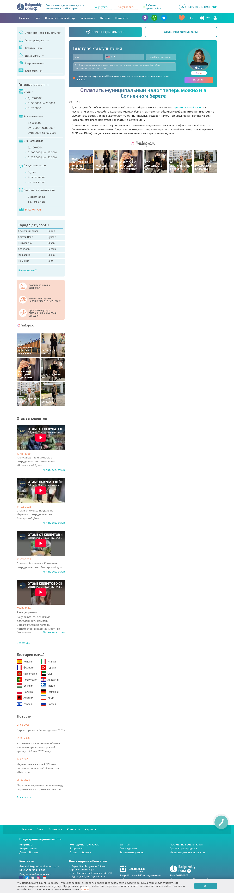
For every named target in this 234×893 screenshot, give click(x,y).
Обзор (51, 242)
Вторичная (76, 848)
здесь (85, 889)
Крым (50, 697)
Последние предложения (186, 844)
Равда (51, 230)
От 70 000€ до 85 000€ (41, 127)
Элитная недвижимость (39, 190)
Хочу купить (101, 6)
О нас (37, 17)
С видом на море (35, 165)
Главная (24, 17)
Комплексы (33, 70)
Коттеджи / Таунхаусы (84, 844)
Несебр (51, 248)
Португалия (30, 679)
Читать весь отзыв (54, 469)
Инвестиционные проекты (187, 852)
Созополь (24, 248)
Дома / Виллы (28, 852)
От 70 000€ (34, 108)
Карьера (90, 829)
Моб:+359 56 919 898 (32, 870)
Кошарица (24, 254)
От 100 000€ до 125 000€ (42, 152)
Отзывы (105, 17)
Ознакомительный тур (60, 17)
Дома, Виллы (34, 55)
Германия (53, 691)
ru (207, 17)
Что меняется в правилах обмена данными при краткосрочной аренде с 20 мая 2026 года (38, 747)
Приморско (25, 242)
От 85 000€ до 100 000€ (42, 132)
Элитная (125, 844)
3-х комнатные (33, 140)
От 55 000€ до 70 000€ (41, 103)
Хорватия (53, 679)
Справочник (87, 17)
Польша (28, 691)
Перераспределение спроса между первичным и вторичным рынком (40, 787)
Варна (51, 254)
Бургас (51, 236)
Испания (28, 661)
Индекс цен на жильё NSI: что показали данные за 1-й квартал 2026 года (38, 768)
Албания (28, 697)
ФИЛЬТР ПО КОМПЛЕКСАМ (181, 31)
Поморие (23, 260)
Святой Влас (25, 236)
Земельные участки (132, 852)
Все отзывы (23, 642)
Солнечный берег (28, 230)
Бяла (50, 260)
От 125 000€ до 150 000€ (42, 157)
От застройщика (36, 40)
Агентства (55, 829)
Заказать (199, 80)
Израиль (28, 703)
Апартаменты (35, 63)
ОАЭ (49, 673)
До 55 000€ (35, 98)
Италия (51, 661)
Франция (28, 667)
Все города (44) (27, 270)
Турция (51, 667)
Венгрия (28, 685)
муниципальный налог (187, 107)
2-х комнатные (34, 116)
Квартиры (33, 47)
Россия (51, 703)
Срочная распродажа (183, 848)
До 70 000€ (34, 122)
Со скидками (128, 848)
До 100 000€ (35, 147)
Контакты (121, 17)
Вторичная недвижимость (43, 32)
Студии (28, 91)
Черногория (30, 673)
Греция (51, 685)
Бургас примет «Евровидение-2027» (41, 730)
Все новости (24, 797)
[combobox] (110, 57)
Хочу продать (126, 6)
